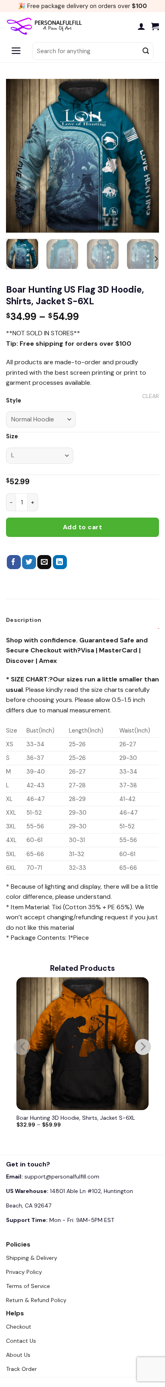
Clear (150, 396)
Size (12, 436)
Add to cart (82, 527)
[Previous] (19, 155)
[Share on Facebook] (14, 562)
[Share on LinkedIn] (60, 562)
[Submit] (146, 51)
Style (13, 401)
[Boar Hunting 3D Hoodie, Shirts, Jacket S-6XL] (82, 1043)
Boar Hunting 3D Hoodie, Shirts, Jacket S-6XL (75, 1117)
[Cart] (155, 26)
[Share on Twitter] (29, 562)
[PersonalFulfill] (46, 26)
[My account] (141, 26)
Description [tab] (23, 619)
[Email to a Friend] (44, 562)
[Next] (146, 155)
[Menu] (16, 51)
